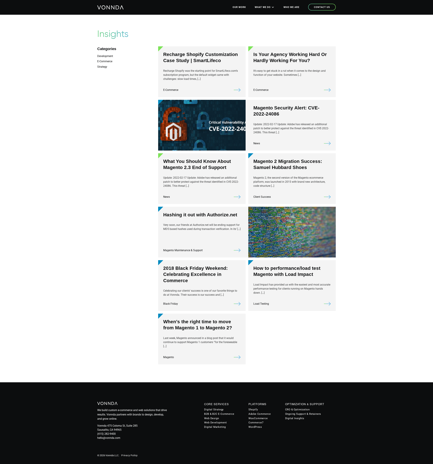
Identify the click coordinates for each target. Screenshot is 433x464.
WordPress (255, 426)
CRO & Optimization (297, 409)
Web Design (211, 418)
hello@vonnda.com (108, 437)
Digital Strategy (214, 409)
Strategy (102, 66)
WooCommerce (258, 418)
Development (105, 56)
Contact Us (322, 7)
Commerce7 (256, 422)
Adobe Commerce (259, 413)
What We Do (263, 7)
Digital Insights (294, 418)
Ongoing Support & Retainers (303, 413)
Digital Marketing (215, 426)
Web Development (215, 422)
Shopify (253, 409)
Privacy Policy (129, 455)
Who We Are (291, 7)
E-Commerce (104, 61)
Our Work (239, 7)
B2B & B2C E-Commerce (219, 413)
